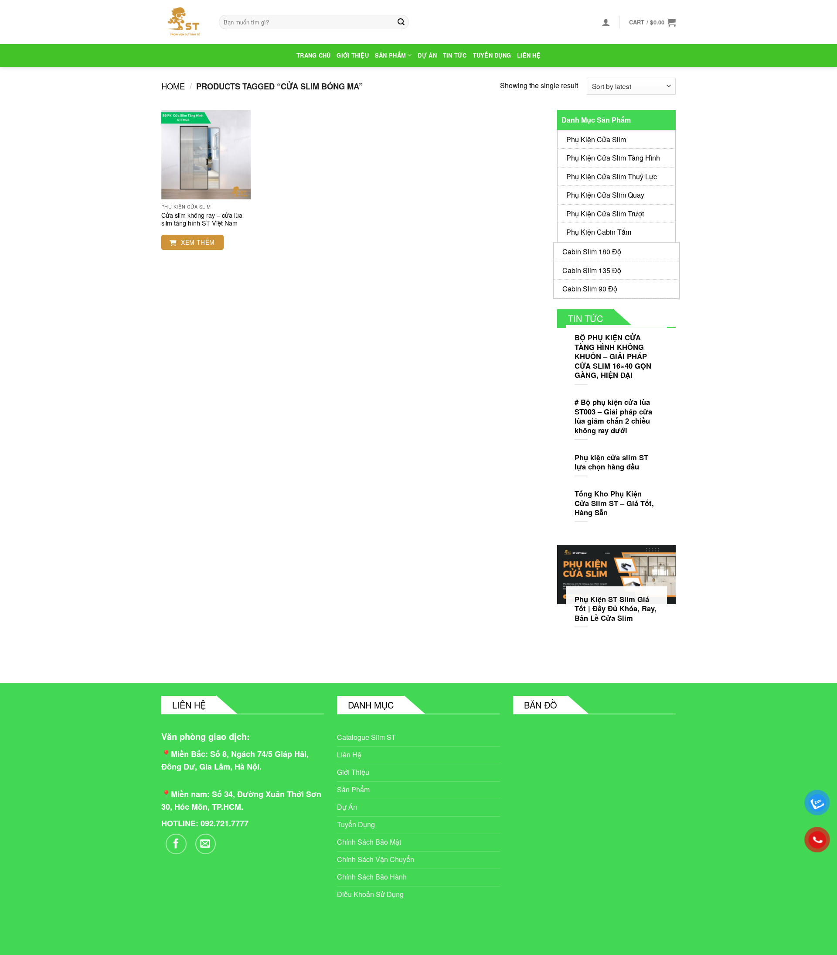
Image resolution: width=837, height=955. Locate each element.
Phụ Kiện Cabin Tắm (598, 232)
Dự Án (427, 55)
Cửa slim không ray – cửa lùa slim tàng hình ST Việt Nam (201, 219)
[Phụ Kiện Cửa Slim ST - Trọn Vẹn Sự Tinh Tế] (183, 22)
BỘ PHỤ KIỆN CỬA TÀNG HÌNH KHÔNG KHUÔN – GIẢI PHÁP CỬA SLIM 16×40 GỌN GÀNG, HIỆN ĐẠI (613, 356)
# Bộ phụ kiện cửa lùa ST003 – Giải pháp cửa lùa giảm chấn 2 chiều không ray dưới (613, 416)
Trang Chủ (313, 55)
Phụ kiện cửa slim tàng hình (613, 158)
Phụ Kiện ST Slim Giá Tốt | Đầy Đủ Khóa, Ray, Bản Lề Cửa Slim (616, 609)
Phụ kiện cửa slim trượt (605, 214)
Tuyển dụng (492, 55)
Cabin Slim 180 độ (591, 251)
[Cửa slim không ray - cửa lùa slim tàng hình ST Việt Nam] (206, 154)
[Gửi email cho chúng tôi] (205, 844)
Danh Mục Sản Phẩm (596, 120)
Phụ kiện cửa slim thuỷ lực (611, 176)
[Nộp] (401, 22)
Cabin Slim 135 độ (591, 270)
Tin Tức (455, 55)
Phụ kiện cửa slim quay (605, 195)
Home (173, 86)
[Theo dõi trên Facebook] (176, 844)
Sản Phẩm (390, 55)
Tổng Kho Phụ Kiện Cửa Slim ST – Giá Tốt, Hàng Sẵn (614, 503)
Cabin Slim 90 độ (589, 289)
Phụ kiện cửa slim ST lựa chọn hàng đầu (611, 462)
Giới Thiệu (353, 55)
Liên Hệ (529, 55)
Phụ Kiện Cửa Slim (596, 139)
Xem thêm (197, 242)
